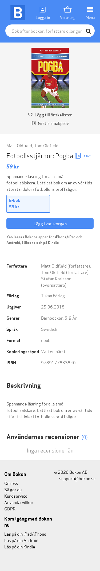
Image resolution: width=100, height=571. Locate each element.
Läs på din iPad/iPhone (25, 534)
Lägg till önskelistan (53, 114)
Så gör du (13, 489)
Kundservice (15, 496)
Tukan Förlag (53, 295)
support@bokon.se (77, 478)
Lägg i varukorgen (50, 223)
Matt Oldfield (19, 145)
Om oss (11, 483)
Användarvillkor (18, 502)
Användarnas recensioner (47, 437)
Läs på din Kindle (19, 546)
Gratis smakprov (53, 123)
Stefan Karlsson (56, 278)
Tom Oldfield (46, 145)
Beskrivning (23, 385)
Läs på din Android (21, 540)
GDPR (9, 508)
